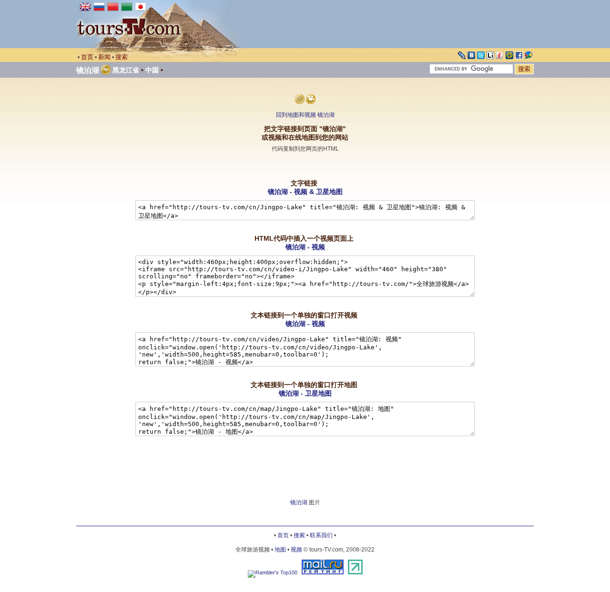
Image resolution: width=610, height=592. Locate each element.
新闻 (104, 57)
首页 (87, 57)
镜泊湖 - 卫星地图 (305, 393)
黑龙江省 (125, 70)
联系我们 (321, 535)
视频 (296, 549)
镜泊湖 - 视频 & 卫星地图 (305, 191)
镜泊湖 (87, 70)
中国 (152, 70)
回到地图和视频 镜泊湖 (305, 115)
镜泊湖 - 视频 (305, 247)
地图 (280, 549)
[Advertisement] (305, 166)
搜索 (121, 57)
